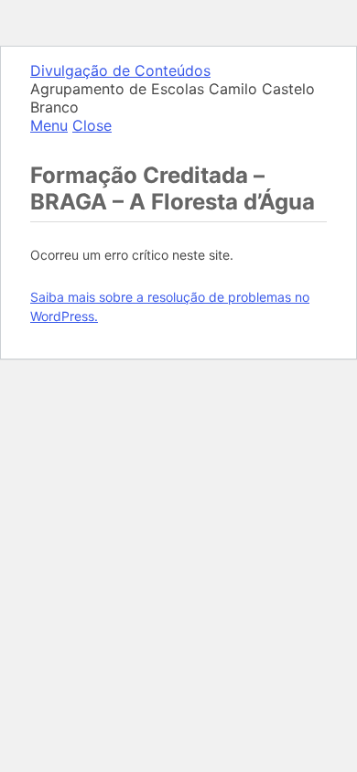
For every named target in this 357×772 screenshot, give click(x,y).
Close (92, 125)
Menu (49, 125)
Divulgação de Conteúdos (120, 70)
